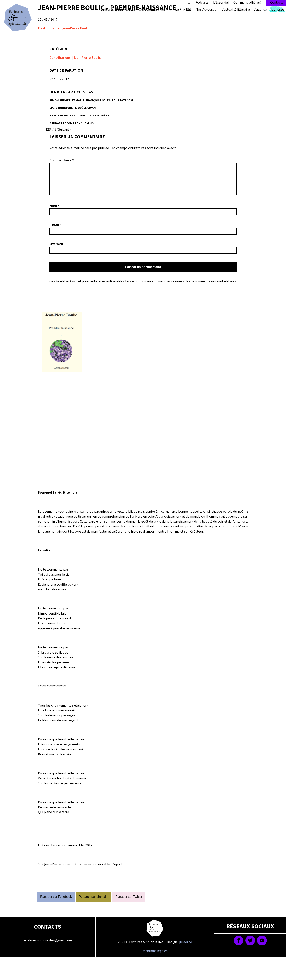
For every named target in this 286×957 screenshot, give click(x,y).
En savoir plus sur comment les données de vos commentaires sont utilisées (180, 281)
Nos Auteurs (205, 9)
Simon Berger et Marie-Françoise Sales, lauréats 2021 (91, 100)
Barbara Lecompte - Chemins (71, 123)
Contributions (48, 28)
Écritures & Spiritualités (118, 9)
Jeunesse (277, 9)
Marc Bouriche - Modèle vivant (73, 108)
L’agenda (260, 9)
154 (55, 129)
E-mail (55, 225)
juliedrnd (185, 942)
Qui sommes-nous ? (153, 9)
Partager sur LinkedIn (93, 896)
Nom (54, 206)
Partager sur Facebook (56, 896)
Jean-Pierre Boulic (75, 28)
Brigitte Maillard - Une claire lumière (79, 115)
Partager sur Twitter (128, 896)
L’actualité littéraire (236, 9)
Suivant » (64, 129)
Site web (56, 244)
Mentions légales (155, 951)
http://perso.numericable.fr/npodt (98, 864)
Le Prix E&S (183, 9)
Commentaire (61, 160)
